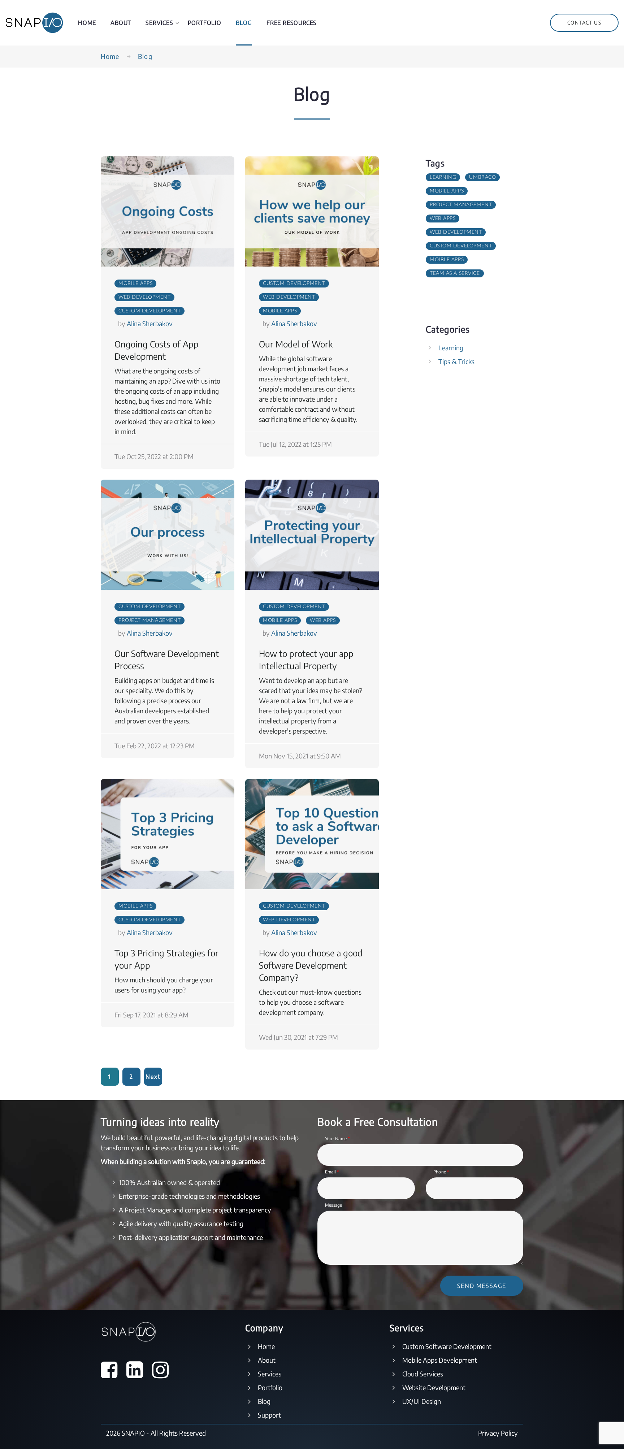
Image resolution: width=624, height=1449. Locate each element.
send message (481, 1285)
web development (144, 297)
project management (149, 620)
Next (153, 1076)
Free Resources (291, 22)
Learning (443, 177)
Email (332, 1172)
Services (159, 22)
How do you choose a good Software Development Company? (311, 965)
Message (333, 1205)
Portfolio (204, 22)
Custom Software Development (446, 1346)
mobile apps (135, 283)
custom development (149, 310)
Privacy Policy (498, 1433)
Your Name (337, 1138)
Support (269, 1415)
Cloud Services (422, 1374)
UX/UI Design (421, 1401)
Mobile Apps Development (439, 1360)
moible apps (447, 259)
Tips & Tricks (456, 361)
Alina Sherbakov (150, 323)
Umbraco (482, 177)
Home (87, 22)
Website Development (433, 1387)
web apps (322, 620)
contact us (584, 23)
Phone (441, 1172)
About (120, 22)
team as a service (455, 273)
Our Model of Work (296, 343)
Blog (244, 22)
